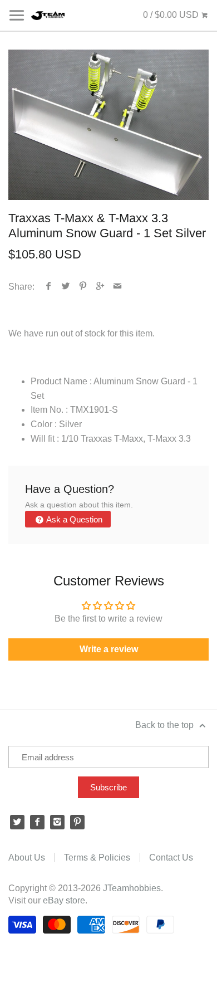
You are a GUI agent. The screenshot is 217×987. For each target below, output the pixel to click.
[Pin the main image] (83, 286)
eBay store (64, 900)
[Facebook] (37, 822)
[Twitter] (17, 822)
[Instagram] (57, 822)
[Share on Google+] (100, 286)
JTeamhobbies (132, 888)
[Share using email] (118, 286)
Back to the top (165, 725)
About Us (26, 857)
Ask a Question (73, 519)
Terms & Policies (97, 857)
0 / (171, 14)
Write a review (109, 649)
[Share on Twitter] (66, 286)
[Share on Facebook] (49, 286)
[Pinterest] (77, 822)
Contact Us (171, 857)
